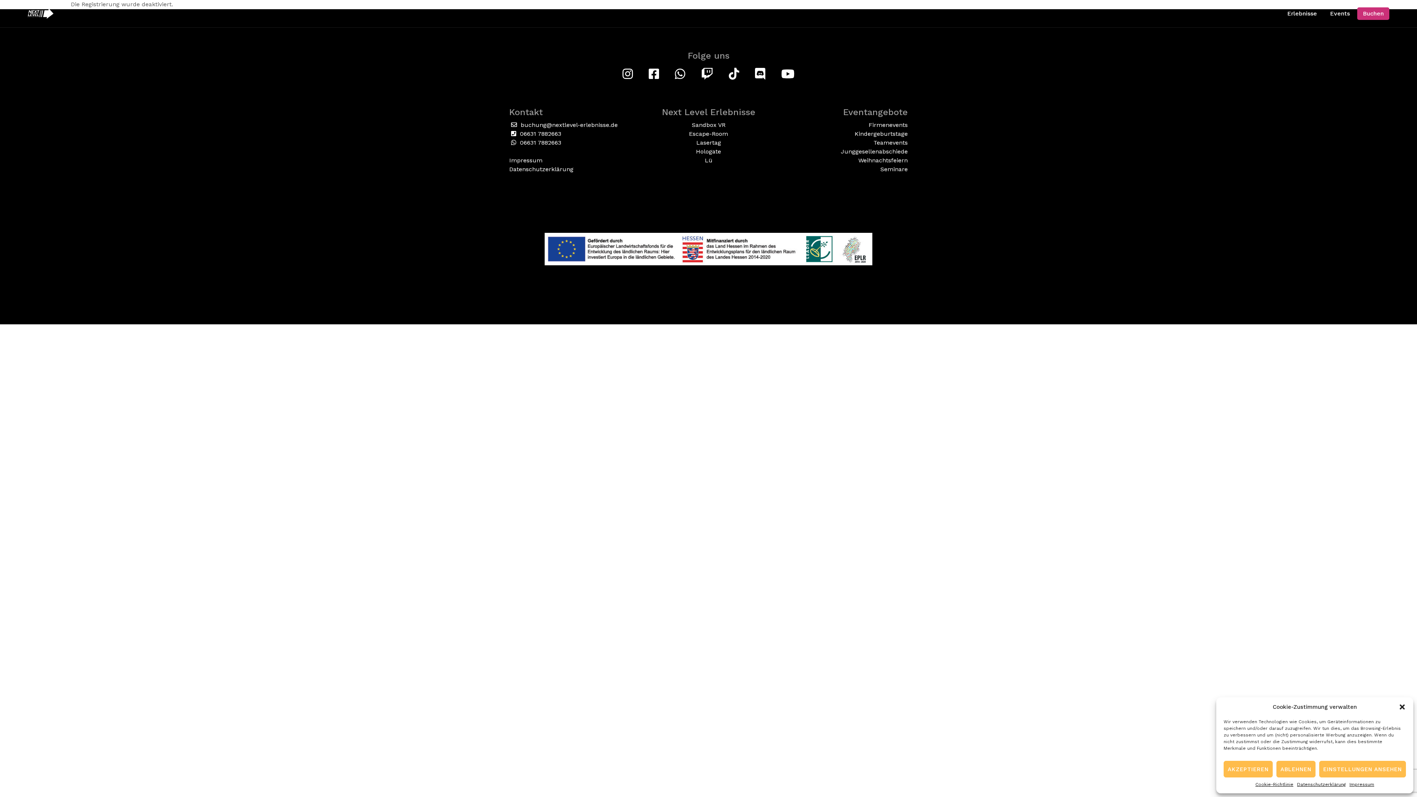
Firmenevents (888, 124)
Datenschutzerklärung (1321, 784)
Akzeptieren (1248, 769)
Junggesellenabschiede (874, 151)
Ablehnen (1295, 769)
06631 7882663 (539, 133)
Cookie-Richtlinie (1274, 784)
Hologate (708, 151)
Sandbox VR (708, 124)
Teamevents (890, 142)
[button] (1402, 707)
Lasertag (708, 142)
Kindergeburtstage (881, 133)
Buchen (1373, 13)
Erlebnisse (1302, 13)
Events (1340, 13)
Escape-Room (708, 133)
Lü (709, 160)
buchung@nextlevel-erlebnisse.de (568, 124)
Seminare (894, 169)
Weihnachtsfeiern (883, 160)
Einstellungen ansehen (1362, 769)
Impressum (1361, 784)
